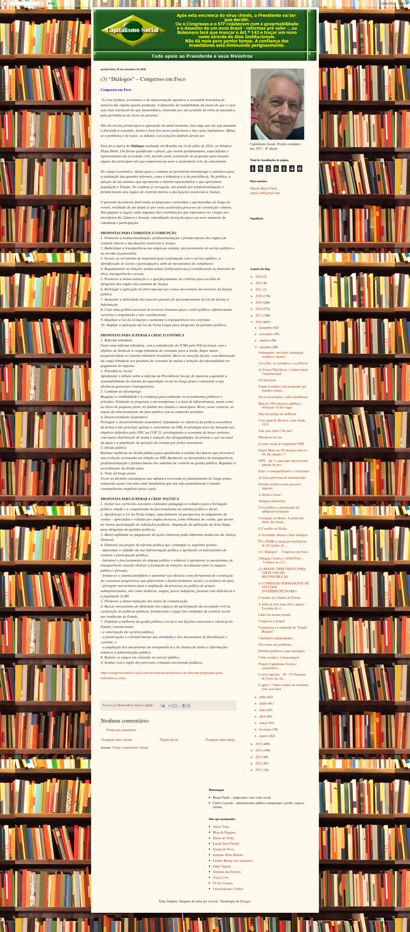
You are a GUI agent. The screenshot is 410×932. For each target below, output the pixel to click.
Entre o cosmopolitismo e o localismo (283, 471)
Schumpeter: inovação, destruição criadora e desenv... (280, 354)
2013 (259, 757)
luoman (213, 901)
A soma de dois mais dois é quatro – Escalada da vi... (282, 606)
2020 (259, 296)
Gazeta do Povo (223, 849)
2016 (259, 322)
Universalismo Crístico (228, 888)
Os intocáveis (267, 380)
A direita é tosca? (270, 494)
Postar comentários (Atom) (130, 747)
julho (263, 697)
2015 (259, 744)
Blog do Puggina (224, 832)
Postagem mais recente (117, 739)
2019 (259, 302)
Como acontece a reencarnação (278, 657)
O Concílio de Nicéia (272, 528)
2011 (259, 769)
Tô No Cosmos (223, 883)
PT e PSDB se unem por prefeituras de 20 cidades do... (282, 543)
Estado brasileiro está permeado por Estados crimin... (282, 388)
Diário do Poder (223, 838)
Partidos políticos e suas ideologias (281, 651)
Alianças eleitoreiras (271, 501)
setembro (265, 347)
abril (262, 716)
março (264, 722)
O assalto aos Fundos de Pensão (279, 597)
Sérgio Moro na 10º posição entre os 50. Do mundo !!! (282, 452)
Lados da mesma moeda (274, 614)
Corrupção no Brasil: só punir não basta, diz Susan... (281, 520)
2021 (259, 289)
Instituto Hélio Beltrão (228, 855)
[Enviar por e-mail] (170, 705)
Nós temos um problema (274, 644)
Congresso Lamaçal (271, 621)
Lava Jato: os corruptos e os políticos (283, 363)
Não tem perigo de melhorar (277, 414)
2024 (259, 276)
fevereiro (265, 729)
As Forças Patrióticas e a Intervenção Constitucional (283, 371)
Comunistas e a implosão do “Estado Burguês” (282, 629)
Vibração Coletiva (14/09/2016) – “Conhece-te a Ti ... (281, 560)
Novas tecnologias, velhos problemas (283, 396)
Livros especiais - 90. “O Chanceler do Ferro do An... (282, 676)
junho (263, 703)
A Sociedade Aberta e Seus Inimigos (283, 535)
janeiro (264, 735)
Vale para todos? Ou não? (275, 430)
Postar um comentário (121, 730)
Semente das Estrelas (227, 871)
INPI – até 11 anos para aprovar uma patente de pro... (283, 462)
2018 (259, 308)
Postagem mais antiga (220, 739)
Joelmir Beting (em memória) (233, 860)
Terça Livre (220, 877)
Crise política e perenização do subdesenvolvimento (278, 509)
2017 (259, 315)
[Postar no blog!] (175, 705)
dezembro (266, 327)
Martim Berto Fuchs (263, 188)
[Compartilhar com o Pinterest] (188, 705)
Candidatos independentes (275, 638)
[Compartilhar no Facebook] (184, 705)
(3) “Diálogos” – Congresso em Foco (283, 551)
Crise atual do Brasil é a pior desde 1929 (281, 422)
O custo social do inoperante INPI (281, 443)
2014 (259, 750)
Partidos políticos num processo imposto (279, 486)
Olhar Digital (222, 866)
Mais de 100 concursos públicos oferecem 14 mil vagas (279, 405)
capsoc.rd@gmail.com (265, 192)
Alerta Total (221, 826)
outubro (265, 340)
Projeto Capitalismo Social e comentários (277, 666)
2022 (259, 283)
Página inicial (169, 739)
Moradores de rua (270, 437)
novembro (266, 334)
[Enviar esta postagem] (162, 705)
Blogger (245, 901)
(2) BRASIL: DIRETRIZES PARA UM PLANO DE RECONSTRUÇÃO (282, 572)
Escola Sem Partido (226, 843)
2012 (259, 763)
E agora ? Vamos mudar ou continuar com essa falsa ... (283, 686)
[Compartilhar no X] (179, 705)
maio (263, 710)
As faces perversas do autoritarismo (282, 477)
